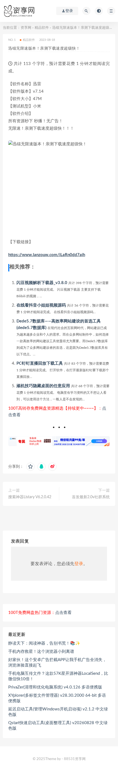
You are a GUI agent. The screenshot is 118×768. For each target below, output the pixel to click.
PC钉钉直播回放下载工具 (39, 363)
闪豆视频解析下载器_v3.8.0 (41, 283)
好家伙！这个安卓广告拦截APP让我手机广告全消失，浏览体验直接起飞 (57, 662)
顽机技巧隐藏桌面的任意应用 (43, 386)
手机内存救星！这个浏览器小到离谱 (41, 652)
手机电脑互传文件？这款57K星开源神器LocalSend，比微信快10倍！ (58, 676)
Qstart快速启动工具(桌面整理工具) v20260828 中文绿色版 (58, 725)
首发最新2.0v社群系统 (91, 497)
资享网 (26, 28)
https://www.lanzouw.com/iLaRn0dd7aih (46, 255)
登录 (78, 564)
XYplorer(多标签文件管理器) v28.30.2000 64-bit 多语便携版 (57, 698)
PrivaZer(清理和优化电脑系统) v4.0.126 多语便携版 (55, 687)
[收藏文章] (30, 467)
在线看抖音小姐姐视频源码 (41, 305)
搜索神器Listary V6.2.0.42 (29, 497)
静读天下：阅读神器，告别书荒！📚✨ (44, 643)
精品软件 (42, 28)
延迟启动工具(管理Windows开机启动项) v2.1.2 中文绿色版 (58, 712)
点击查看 (63, 613)
